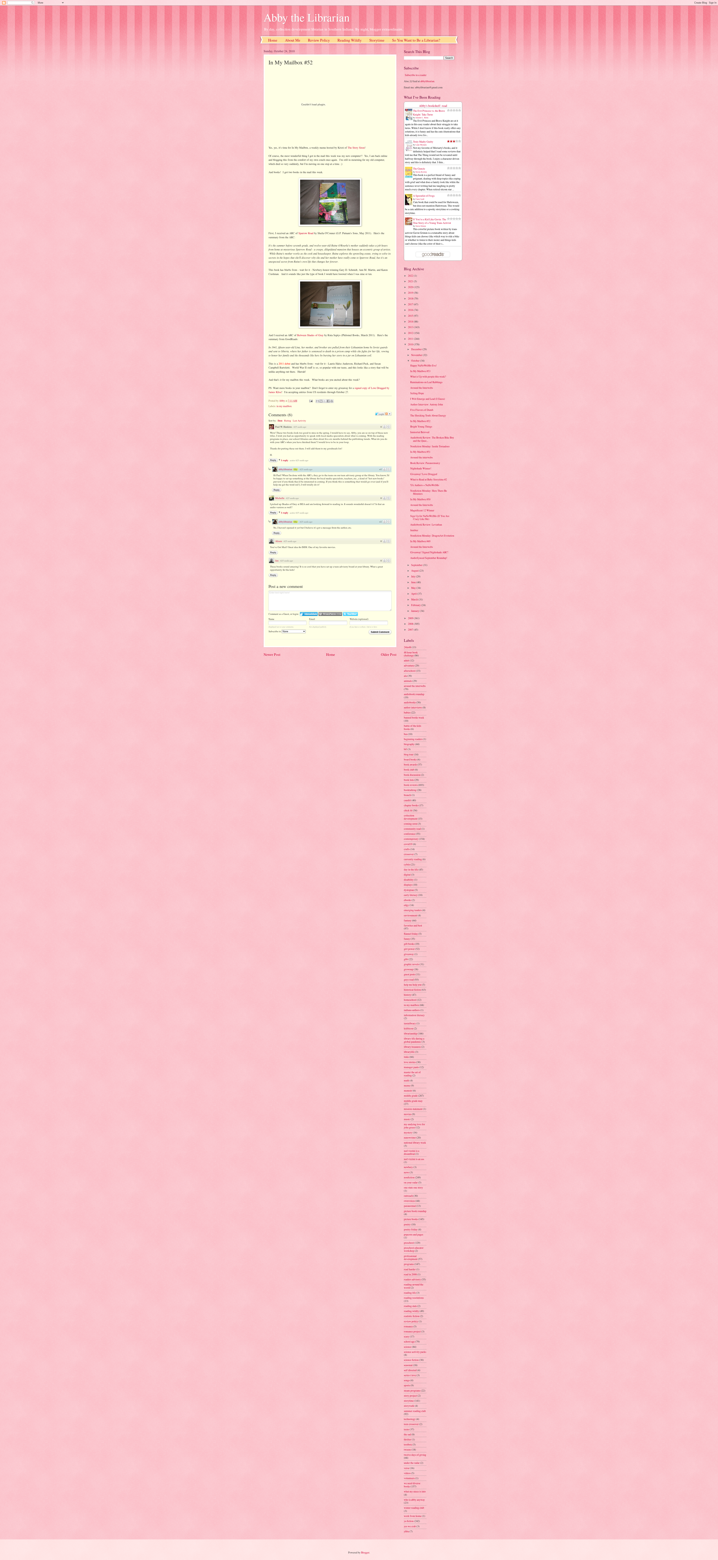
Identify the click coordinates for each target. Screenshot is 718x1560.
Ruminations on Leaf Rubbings (426, 382)
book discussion (412, 775)
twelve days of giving (415, 1454)
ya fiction (409, 1521)
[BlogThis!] (321, 401)
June (413, 582)
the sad (407, 1434)
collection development (410, 817)
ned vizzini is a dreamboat (411, 1152)
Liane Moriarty (421, 144)
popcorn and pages (413, 1234)
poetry (407, 1224)
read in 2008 (410, 1274)
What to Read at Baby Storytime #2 (428, 479)
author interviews (413, 707)
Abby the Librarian (307, 17)
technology (409, 1419)
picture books (411, 1219)
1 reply (285, 460)
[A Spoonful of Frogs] (409, 205)
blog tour (408, 754)
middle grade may (413, 1101)
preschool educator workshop (414, 1249)
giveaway (409, 954)
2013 (411, 327)
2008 (411, 623)
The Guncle (419, 168)
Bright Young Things (421, 426)
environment (410, 915)
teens (406, 1429)
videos (407, 1473)
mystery (408, 1132)
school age (409, 1341)
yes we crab (410, 1526)
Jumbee (414, 530)
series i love (410, 1375)
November (417, 355)
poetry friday (411, 1229)
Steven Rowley (421, 172)
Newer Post (272, 654)
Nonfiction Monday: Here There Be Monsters (428, 492)
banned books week (414, 717)
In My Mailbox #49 (420, 541)
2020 (411, 287)
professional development (410, 1257)
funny (407, 938)
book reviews (411, 785)
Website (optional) (359, 619)
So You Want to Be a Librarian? (416, 40)
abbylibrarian (285, 469)
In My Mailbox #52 (420, 421)
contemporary (411, 839)
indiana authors (412, 1010)
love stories (410, 1062)
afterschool (409, 670)
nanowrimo (410, 1137)
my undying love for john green (414, 1125)
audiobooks (410, 702)
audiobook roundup (414, 694)
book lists (409, 780)
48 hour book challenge (411, 654)
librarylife (409, 1052)
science (407, 1347)
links (406, 1057)
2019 (411, 292)
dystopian (409, 890)
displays (408, 884)
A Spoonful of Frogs (424, 195)
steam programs (412, 1390)
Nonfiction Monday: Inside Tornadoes (429, 446)
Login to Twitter (350, 614)
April (414, 593)
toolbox (408, 1444)
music (407, 1119)
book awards (410, 764)
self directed (410, 1370)
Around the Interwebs (421, 387)
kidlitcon (408, 1028)
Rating (287, 420)
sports (407, 1385)
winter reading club (414, 1507)
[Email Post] (310, 400)
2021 (411, 281)
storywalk (409, 1405)
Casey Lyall (419, 199)
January (415, 611)
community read (412, 828)
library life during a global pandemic (414, 1040)
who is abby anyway (414, 1499)
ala (405, 676)
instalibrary (410, 1023)
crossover (409, 854)
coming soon (410, 823)
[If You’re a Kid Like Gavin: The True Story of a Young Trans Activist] (409, 224)
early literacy (411, 895)
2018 (411, 298)
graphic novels (411, 964)
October (415, 360)
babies (407, 712)
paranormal (410, 1206)
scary (406, 1336)
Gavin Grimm (420, 226)
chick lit (408, 810)
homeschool (410, 1000)
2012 (411, 333)
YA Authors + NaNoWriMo (424, 485)
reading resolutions (414, 1297)
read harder (410, 1269)
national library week (415, 1142)
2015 (411, 315)
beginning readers (413, 739)
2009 (411, 618)
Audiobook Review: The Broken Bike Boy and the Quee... (432, 439)
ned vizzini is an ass (414, 1159)
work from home (412, 1516)
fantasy (407, 920)
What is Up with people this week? (428, 376)
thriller (407, 1439)
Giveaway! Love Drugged (423, 474)
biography (409, 744)
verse (406, 1468)
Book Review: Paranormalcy (425, 463)
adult (406, 660)
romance (408, 1326)
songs (407, 1380)
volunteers (409, 1478)
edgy (406, 905)
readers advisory (412, 1279)
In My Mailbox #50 (420, 499)
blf (405, 749)
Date (280, 420)
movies (407, 1114)
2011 (411, 338)
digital (407, 874)
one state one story (413, 1187)
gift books (409, 944)
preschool (409, 1242)
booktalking (410, 790)
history (407, 994)
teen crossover (411, 1424)
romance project (412, 1331)
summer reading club (415, 1411)
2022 (411, 275)
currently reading (413, 859)
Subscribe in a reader (415, 75)
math (406, 1080)
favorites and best (413, 925)
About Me (292, 40)
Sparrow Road (305, 233)
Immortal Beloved (419, 432)
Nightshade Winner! (420, 468)
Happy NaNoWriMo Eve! (423, 365)
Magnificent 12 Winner (422, 510)
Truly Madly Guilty (423, 141)
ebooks (407, 900)
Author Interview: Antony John (426, 404)
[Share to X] (324, 401)
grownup (408, 969)
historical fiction (412, 989)
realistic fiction (411, 1316)
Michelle (279, 498)
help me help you (412, 984)
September (417, 565)
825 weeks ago (300, 426)
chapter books (411, 805)
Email (312, 619)
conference (409, 833)
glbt (406, 959)
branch (407, 795)
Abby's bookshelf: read (433, 106)
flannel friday (411, 933)
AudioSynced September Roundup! (428, 558)
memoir (408, 1090)
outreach (408, 1195)
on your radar (411, 1182)
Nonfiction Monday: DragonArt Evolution (432, 535)
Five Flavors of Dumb (421, 410)
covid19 (408, 844)
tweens (407, 1449)
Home (272, 40)
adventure (409, 665)
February (416, 605)
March (414, 599)
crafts (407, 849)
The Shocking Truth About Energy (428, 415)
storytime (409, 1400)
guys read (409, 979)
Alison (278, 541)
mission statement (413, 1109)
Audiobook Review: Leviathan (426, 524)
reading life (410, 1292)
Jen (277, 560)
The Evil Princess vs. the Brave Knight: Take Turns (429, 112)
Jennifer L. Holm (421, 117)
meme (407, 1085)
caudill (407, 800)
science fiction (411, 1360)
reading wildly (411, 1311)
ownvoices (409, 1201)
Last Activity (299, 420)
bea (405, 734)
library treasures (412, 1046)
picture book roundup (415, 1211)
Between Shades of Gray (310, 335)
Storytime (376, 40)
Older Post (388, 654)
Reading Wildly (349, 40)
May (413, 588)
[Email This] (317, 401)
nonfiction (409, 1177)
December (416, 349)
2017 (411, 304)
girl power (409, 949)
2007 (411, 629)
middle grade (411, 1095)
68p (295, 469)
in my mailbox (284, 406)
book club (409, 769)
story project (410, 1395)
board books (410, 759)
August (415, 570)
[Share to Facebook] (328, 401)
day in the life (411, 869)
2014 (411, 321)
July (413, 576)
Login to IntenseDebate (309, 614)
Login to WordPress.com (330, 614)
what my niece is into (415, 1491)
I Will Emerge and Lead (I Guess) (427, 399)
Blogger (365, 1552)
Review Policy (319, 40)
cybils (407, 864)
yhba (406, 1531)
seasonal (408, 1365)
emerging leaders (413, 910)
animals (408, 681)
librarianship (410, 1033)
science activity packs (415, 1352)
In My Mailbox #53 (420, 371)
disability (409, 879)
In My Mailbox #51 (420, 451)
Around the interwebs (421, 457)
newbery (408, 1167)
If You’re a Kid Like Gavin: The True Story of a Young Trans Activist (432, 221)
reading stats (410, 1306)
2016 (411, 310)
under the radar (412, 1463)
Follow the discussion (388, 414)
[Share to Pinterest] (332, 401)
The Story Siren (356, 147)
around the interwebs (415, 686)
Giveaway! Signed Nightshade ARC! (429, 552)
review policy (411, 1321)
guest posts (409, 974)
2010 (411, 344)
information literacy (414, 1015)
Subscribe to (275, 631)
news (406, 1172)
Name (271, 619)
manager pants (411, 1067)
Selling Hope (417, 393)
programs (409, 1264)
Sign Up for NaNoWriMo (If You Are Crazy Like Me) (429, 517)
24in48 (407, 647)
